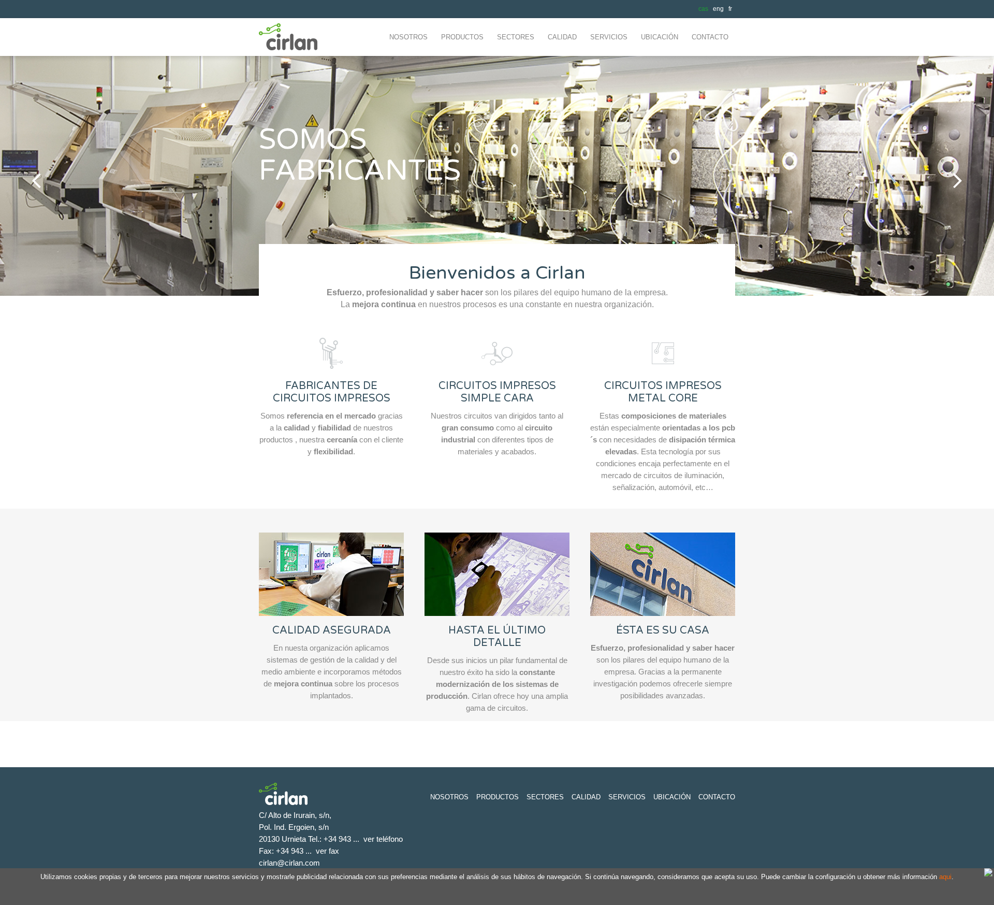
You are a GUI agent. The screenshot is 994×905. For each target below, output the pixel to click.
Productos (497, 797)
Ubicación (672, 797)
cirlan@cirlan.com (289, 862)
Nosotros (449, 797)
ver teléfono (383, 839)
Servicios (627, 797)
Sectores (545, 797)
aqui (945, 877)
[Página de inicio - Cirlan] (292, 53)
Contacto (716, 797)
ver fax (327, 850)
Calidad (586, 797)
